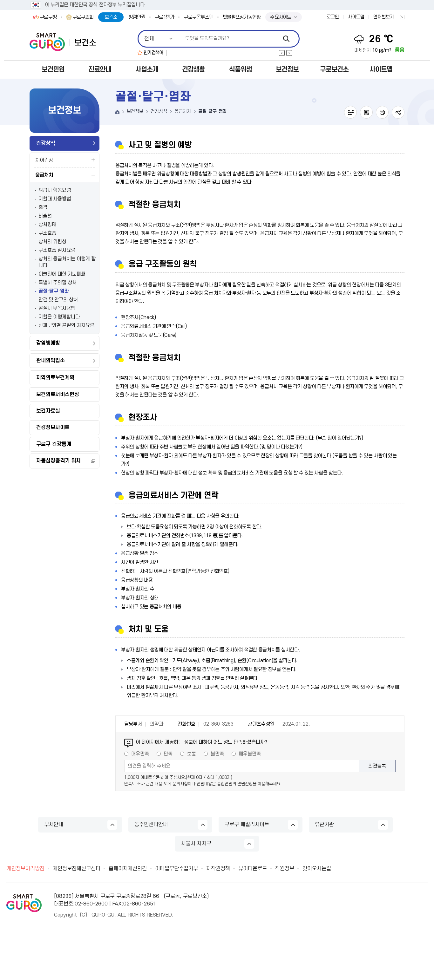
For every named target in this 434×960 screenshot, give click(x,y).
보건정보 (287, 69)
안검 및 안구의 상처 (58, 300)
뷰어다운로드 (252, 868)
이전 (282, 53)
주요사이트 (280, 17)
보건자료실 (48, 411)
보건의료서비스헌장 (57, 394)
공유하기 (398, 112)
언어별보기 (383, 17)
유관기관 (324, 824)
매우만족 (140, 754)
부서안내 (53, 824)
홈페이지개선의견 (128, 868)
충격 (42, 207)
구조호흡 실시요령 (56, 250)
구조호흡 (47, 233)
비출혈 (45, 216)
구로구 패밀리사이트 (247, 824)
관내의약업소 (50, 360)
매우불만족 (250, 754)
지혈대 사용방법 (54, 199)
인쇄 (382, 112)
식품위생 (240, 69)
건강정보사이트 (53, 427)
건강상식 (45, 143)
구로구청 (48, 17)
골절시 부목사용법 (56, 308)
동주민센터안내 (151, 824)
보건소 (111, 17)
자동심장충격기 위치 (58, 461)
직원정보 (284, 868)
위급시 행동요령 (54, 190)
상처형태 (47, 224)
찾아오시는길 (316, 868)
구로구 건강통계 (53, 444)
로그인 (333, 17)
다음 (289, 53)
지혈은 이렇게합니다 (59, 317)
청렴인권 (136, 17)
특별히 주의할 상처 (57, 282)
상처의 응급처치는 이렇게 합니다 (67, 262)
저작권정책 (218, 868)
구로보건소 (334, 69)
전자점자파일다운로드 (366, 112)
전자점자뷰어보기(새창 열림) (350, 112)
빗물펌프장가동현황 (242, 17)
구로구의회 (82, 17)
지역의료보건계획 (55, 378)
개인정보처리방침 (25, 868)
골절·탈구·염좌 (53, 291)
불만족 (217, 754)
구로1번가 (164, 17)
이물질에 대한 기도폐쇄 (61, 274)
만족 (168, 754)
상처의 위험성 (52, 242)
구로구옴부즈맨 (198, 17)
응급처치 (44, 175)
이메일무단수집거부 (176, 868)
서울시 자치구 (196, 843)
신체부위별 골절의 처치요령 (66, 325)
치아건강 (44, 160)
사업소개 (146, 69)
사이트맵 (356, 17)
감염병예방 (48, 343)
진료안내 (99, 69)
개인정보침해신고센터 (76, 868)
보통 (191, 754)
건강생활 (193, 69)
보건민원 (53, 69)
